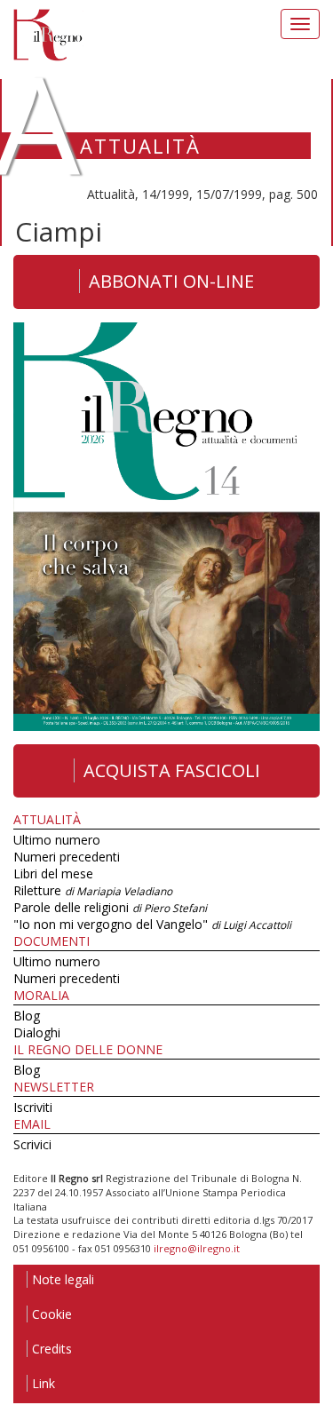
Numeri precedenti (66, 856)
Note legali (63, 1279)
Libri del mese (53, 873)
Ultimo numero (56, 839)
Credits (52, 1348)
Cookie (52, 1314)
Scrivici (32, 1144)
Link (43, 1383)
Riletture (92, 890)
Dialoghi (36, 1032)
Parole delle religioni (110, 907)
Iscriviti (32, 1107)
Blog (26, 1015)
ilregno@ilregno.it (197, 1248)
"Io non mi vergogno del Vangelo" (152, 924)
